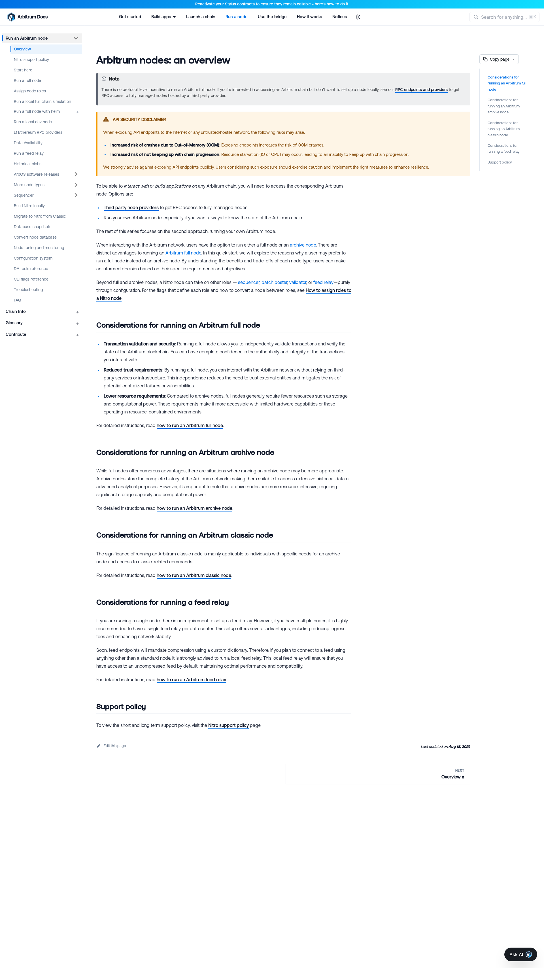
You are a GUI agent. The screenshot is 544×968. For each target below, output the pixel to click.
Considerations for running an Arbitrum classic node (504, 129)
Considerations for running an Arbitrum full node (507, 83)
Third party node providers (131, 207)
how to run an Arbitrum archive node (194, 508)
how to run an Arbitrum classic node (194, 575)
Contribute (42, 334)
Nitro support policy (228, 725)
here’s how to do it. (332, 4)
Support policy (500, 162)
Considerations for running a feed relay (503, 148)
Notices (339, 16)
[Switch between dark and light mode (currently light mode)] (357, 17)
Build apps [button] (161, 16)
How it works (309, 16)
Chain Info (42, 311)
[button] (46, 174)
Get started (130, 16)
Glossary (42, 323)
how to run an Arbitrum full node (190, 425)
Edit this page (115, 746)
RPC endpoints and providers (421, 89)
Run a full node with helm (46, 111)
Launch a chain (200, 16)
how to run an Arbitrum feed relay (191, 679)
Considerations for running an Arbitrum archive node (504, 106)
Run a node (237, 16)
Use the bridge (272, 16)
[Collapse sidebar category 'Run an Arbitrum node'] (76, 38)
